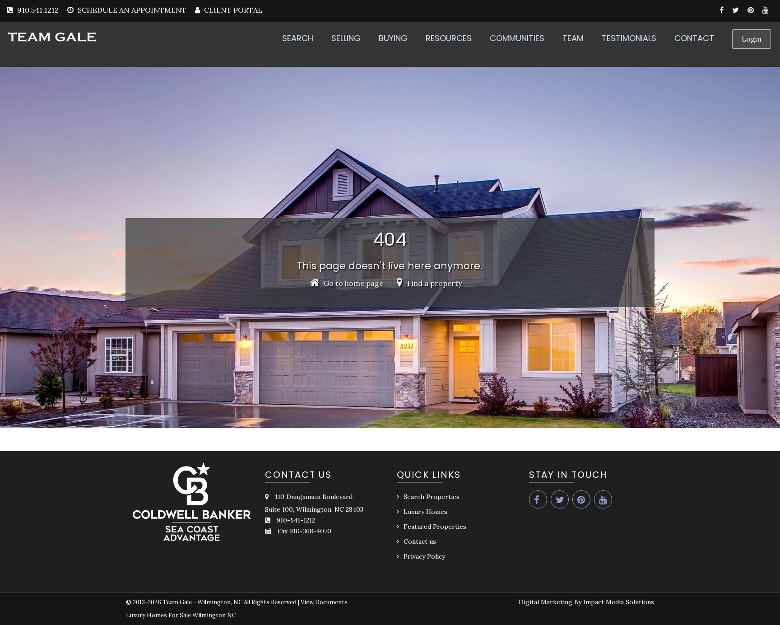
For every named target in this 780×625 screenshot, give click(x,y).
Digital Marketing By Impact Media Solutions (586, 602)
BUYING (393, 38)
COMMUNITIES (517, 38)
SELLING (346, 38)
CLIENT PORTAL (232, 9)
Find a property (433, 283)
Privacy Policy (424, 556)
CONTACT (694, 38)
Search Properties (432, 497)
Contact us (420, 541)
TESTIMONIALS (629, 38)
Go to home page (352, 283)
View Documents (324, 602)
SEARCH (297, 38)
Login (751, 38)
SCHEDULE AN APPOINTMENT (132, 9)
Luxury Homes (425, 512)
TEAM (573, 38)
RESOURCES (449, 38)
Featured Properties (435, 526)
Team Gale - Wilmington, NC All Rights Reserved (229, 602)
